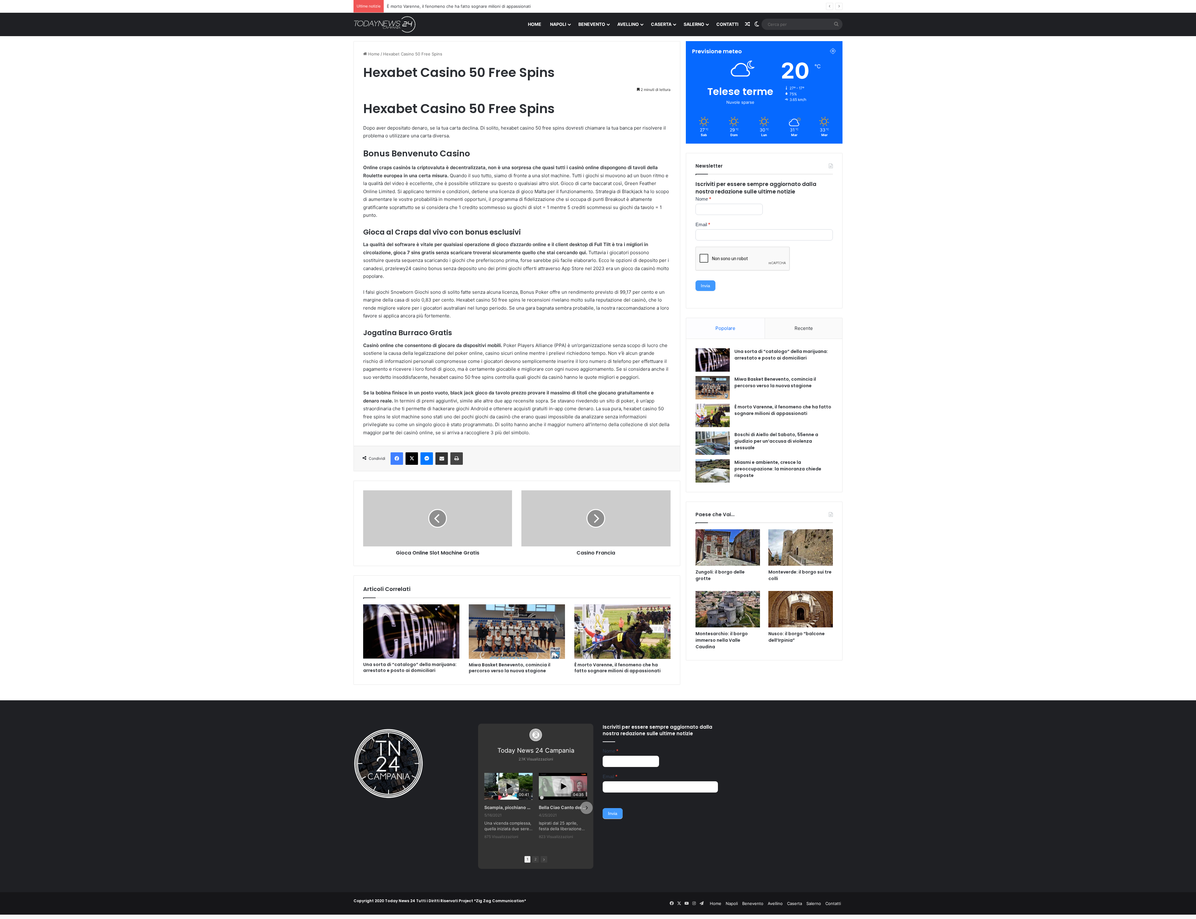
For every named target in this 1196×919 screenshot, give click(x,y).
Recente (804, 328)
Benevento (591, 24)
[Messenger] (426, 458)
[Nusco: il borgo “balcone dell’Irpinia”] (800, 609)
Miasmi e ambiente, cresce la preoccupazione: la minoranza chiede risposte (777, 469)
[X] (412, 458)
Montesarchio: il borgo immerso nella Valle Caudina (721, 640)
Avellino (628, 24)
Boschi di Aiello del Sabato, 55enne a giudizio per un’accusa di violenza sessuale (776, 441)
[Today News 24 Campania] (385, 24)
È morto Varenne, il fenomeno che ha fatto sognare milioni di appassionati (617, 668)
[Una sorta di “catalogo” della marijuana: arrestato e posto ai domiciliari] (411, 631)
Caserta (661, 24)
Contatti (727, 24)
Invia (705, 285)
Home (534, 24)
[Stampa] (456, 458)
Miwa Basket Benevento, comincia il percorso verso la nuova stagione (509, 668)
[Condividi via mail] (441, 458)
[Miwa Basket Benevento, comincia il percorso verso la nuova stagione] (517, 631)
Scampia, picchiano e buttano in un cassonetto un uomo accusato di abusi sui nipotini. (508, 807)
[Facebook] (397, 458)
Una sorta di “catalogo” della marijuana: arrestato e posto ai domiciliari (410, 667)
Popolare (725, 328)
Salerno (694, 24)
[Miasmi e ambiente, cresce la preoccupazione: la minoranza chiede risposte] (712, 471)
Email (702, 224)
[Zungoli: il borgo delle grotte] (727, 547)
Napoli (558, 24)
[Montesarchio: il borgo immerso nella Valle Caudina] (727, 609)
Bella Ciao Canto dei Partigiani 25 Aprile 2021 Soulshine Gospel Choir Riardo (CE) (563, 807)
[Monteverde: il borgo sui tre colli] (800, 547)
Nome (703, 199)
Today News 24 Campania (535, 750)
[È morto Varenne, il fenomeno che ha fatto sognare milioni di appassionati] (622, 631)
